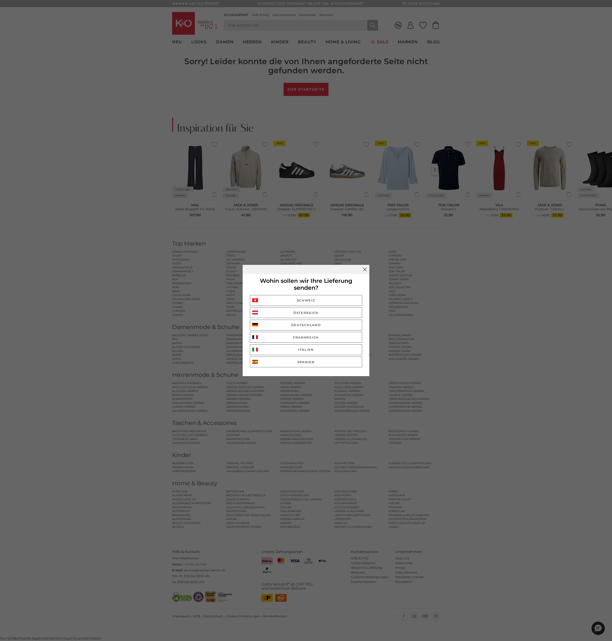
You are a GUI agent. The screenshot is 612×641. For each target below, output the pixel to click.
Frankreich (306, 337)
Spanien (306, 362)
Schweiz (306, 300)
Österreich (306, 313)
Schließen (364, 269)
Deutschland (306, 325)
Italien (306, 349)
